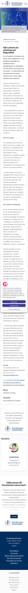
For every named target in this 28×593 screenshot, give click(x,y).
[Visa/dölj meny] (2, 3)
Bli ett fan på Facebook (14, 558)
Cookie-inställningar (14, 309)
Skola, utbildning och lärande (11, 400)
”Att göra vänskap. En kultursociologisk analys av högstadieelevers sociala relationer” (14, 382)
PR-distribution (14, 580)
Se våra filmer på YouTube (14, 560)
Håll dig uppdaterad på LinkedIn (14, 556)
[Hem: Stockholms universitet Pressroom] (13, 4)
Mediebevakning (14, 577)
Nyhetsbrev (14, 563)
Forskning (12, 393)
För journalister (14, 585)
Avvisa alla (14, 302)
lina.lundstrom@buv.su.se (10, 375)
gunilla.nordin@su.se (14, 463)
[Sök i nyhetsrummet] (26, 4)
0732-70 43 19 (14, 465)
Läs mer (14, 516)
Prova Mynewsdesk (14, 582)
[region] (14, 296)
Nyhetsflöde (14, 587)
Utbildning (6, 393)
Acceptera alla (14, 305)
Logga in (14, 590)
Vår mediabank (14, 551)
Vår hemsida (14, 553)
